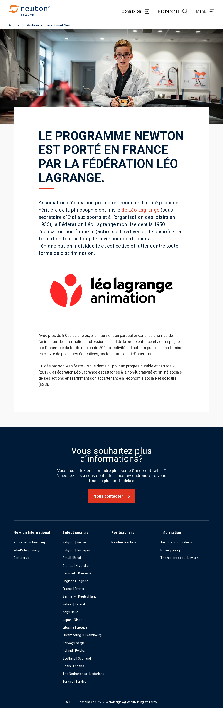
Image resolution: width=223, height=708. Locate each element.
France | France (74, 589)
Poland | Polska (74, 650)
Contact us (21, 558)
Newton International (32, 533)
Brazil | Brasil (72, 558)
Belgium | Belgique (76, 550)
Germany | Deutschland (80, 596)
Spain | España (74, 666)
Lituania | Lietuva (75, 627)
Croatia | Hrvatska (76, 565)
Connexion (131, 11)
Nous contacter (108, 496)
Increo (153, 702)
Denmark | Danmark (77, 573)
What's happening (27, 550)
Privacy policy (170, 550)
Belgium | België (74, 542)
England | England (76, 581)
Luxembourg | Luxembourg (82, 635)
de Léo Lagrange (141, 210)
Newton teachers (124, 542)
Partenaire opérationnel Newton (51, 25)
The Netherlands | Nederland (84, 673)
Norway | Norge (74, 643)
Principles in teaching (29, 542)
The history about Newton (179, 558)
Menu (201, 11)
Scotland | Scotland (77, 658)
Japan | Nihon (73, 620)
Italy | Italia (70, 612)
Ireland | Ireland (74, 604)
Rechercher (168, 11)
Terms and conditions (176, 542)
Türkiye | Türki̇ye (74, 681)
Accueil (15, 25)
